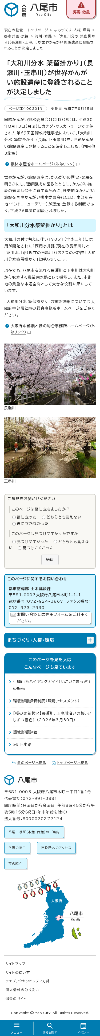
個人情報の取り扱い (22, 990)
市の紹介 (16, 863)
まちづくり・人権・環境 (72, 30)
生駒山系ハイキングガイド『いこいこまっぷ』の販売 (51, 685)
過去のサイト (16, 998)
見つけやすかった (33, 542)
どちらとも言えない (64, 517)
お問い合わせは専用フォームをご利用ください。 (52, 618)
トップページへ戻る (72, 763)
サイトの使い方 (18, 972)
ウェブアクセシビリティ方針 (28, 981)
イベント (83, 1032)
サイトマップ (15, 963)
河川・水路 (43, 36)
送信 (50, 560)
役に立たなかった (33, 523)
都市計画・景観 (16, 36)
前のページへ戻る (31, 763)
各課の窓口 (17, 847)
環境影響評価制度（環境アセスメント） (46, 701)
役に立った (27, 517)
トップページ (38, 30)
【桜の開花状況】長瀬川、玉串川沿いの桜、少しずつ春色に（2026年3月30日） (52, 716)
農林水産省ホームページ (43, 164)
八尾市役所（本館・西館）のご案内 (34, 832)
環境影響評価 (25, 732)
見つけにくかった (38, 548)
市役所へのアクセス (56, 847)
